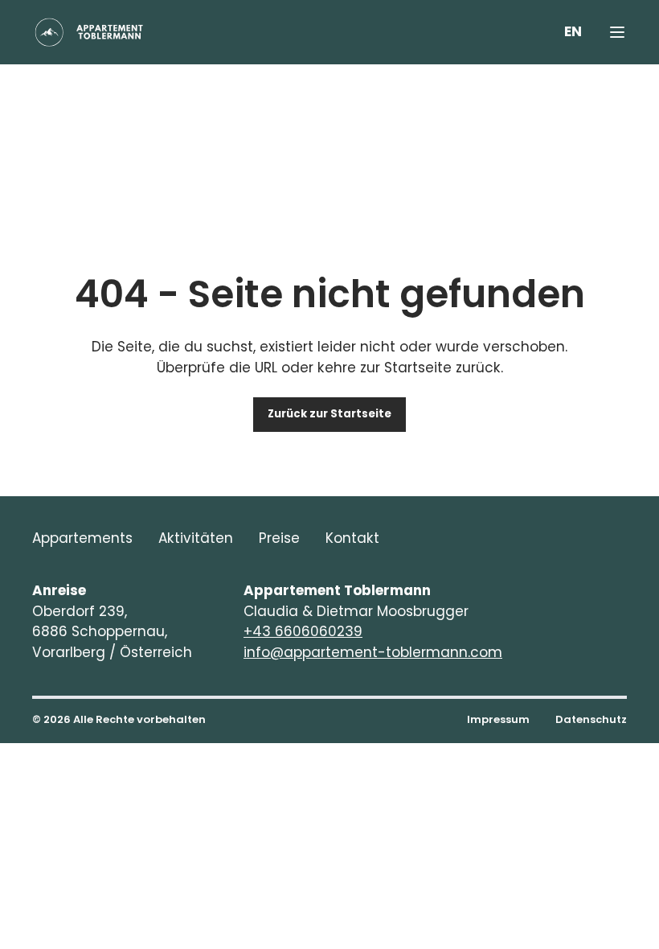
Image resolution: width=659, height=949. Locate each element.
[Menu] (617, 32)
